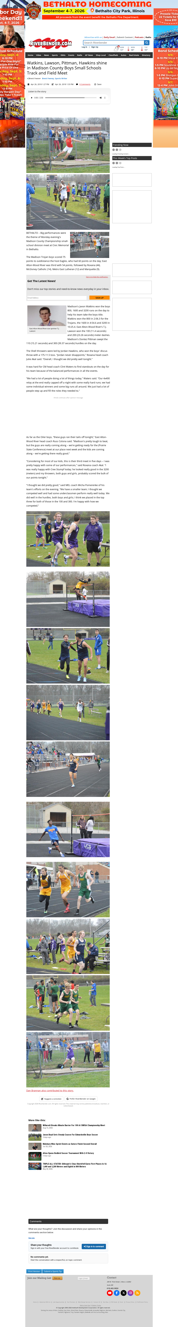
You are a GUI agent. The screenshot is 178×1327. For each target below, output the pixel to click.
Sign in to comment (95, 1246)
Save (99, 84)
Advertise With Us (45, 1302)
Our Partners (71, 1302)
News (46, 55)
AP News (89, 55)
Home (30, 55)
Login (80, 1278)
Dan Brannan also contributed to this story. (50, 1090)
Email (86, 1278)
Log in (84, 47)
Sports (55, 55)
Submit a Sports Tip (53, 1271)
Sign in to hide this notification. (97, 277)
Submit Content (125, 37)
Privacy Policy (130, 1302)
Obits (63, 55)
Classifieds (113, 55)
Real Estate (134, 55)
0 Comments (84, 84)
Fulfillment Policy (142, 1302)
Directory (146, 55)
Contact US (96, 1302)
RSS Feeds (114, 1302)
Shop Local (101, 55)
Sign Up (94, 47)
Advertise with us (93, 37)
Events (71, 55)
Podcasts (139, 37)
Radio (148, 37)
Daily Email (109, 37)
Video (38, 55)
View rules (31, 1238)
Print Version (34, 1271)
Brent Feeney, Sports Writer (54, 78)
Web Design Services (84, 1302)
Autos (123, 55)
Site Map (105, 1302)
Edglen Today (96, 1305)
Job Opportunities (58, 1302)
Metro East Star (85, 1305)
